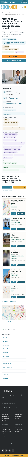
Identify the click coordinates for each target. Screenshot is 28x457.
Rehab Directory (5, 409)
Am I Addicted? (18, 412)
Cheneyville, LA (6, 348)
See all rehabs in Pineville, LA (8, 301)
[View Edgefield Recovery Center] (6, 240)
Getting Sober (18, 414)
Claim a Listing (18, 429)
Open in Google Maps (15, 321)
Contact (3, 433)
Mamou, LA (5, 374)
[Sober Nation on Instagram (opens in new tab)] (6, 450)
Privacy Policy (5, 436)
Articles (17, 418)
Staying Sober (18, 416)
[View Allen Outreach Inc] (6, 292)
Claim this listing (7, 187)
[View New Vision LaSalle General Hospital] (6, 276)
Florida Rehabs (5, 416)
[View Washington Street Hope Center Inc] (6, 258)
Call (14, 213)
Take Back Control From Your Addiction (13, 455)
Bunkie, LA (5, 352)
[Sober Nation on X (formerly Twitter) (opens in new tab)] (13, 450)
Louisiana (10, 12)
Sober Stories (5, 427)
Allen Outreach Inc (16, 286)
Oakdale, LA (5, 360)
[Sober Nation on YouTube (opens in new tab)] (9, 450)
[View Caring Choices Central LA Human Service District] (6, 207)
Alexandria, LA (6, 337)
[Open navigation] (25, 7)
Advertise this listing (19, 187)
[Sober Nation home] (9, 7)
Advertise (17, 431)
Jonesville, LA (6, 356)
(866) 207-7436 (7, 401)
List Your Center (19, 427)
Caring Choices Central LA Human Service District (18, 202)
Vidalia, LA (5, 378)
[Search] (22, 7)
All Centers (4, 12)
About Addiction (19, 409)
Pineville (15, 12)
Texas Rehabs (5, 414)
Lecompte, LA (6, 345)
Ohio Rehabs (5, 420)
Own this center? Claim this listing (10, 64)
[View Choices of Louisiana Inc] (6, 224)
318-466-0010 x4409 (15, 60)
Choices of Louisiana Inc (18, 218)
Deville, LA (5, 341)
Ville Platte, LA (6, 371)
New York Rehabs (6, 418)
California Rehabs (6, 412)
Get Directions (15, 56)
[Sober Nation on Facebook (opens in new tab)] (3, 450)
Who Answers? (24, 2)
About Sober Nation (6, 431)
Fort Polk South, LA (7, 367)
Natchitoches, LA (7, 363)
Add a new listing (7, 190)
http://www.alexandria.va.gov (14, 103)
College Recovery (6, 429)
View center (20, 213)
